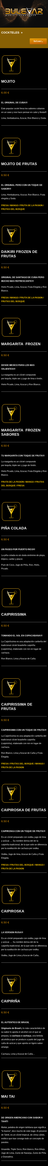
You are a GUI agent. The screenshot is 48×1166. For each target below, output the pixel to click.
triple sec (16, 378)
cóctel (22, 375)
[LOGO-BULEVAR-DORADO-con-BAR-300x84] (24, 12)
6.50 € (5, 175)
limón (39, 378)
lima (33, 378)
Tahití (6, 1135)
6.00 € (5, 92)
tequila (8, 378)
